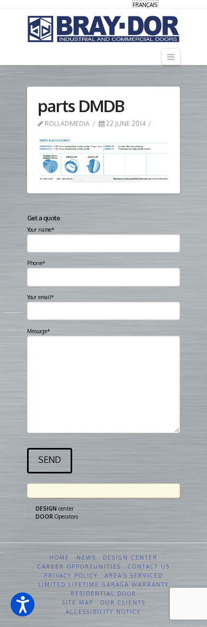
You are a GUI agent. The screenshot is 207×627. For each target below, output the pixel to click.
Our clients (122, 602)
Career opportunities (79, 566)
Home (59, 557)
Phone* (36, 263)
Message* (38, 331)
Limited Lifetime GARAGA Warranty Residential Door (103, 589)
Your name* (40, 229)
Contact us (149, 566)
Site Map (77, 602)
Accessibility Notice (103, 611)
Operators (57, 516)
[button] (22, 604)
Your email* (40, 297)
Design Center (130, 557)
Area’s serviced (134, 575)
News (86, 557)
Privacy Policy (71, 575)
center (55, 508)
